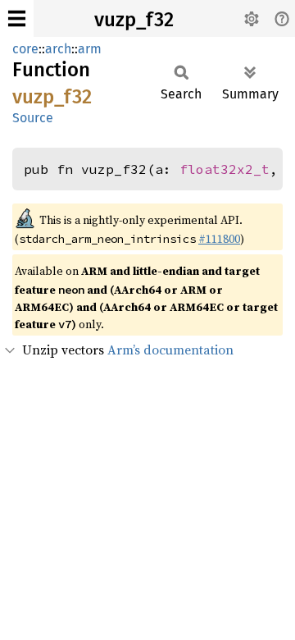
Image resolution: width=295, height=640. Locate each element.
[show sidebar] (17, 18)
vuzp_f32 (134, 19)
